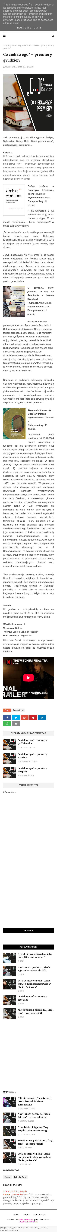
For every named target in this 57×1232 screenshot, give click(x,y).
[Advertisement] (28, 896)
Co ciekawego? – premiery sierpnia (32, 770)
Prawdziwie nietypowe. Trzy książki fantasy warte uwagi (33, 1129)
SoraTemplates (25, 1219)
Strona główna (9, 45)
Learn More (24, 27)
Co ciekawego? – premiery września (32, 756)
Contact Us (39, 1215)
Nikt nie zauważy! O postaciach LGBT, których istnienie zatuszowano (34, 1101)
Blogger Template (28, 1222)
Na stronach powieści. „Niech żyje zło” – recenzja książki (34, 969)
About (27, 1215)
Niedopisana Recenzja (15, 67)
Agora (7, 1177)
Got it (37, 27)
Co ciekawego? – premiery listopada (32, 998)
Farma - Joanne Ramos (15, 1194)
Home (16, 1215)
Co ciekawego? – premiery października (32, 742)
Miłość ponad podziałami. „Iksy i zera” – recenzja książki (35, 1012)
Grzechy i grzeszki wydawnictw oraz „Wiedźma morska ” (35, 956)
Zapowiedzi (23, 45)
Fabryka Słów (20, 1177)
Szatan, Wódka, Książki (15, 1191)
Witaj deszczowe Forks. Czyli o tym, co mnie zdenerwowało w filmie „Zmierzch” (34, 984)
